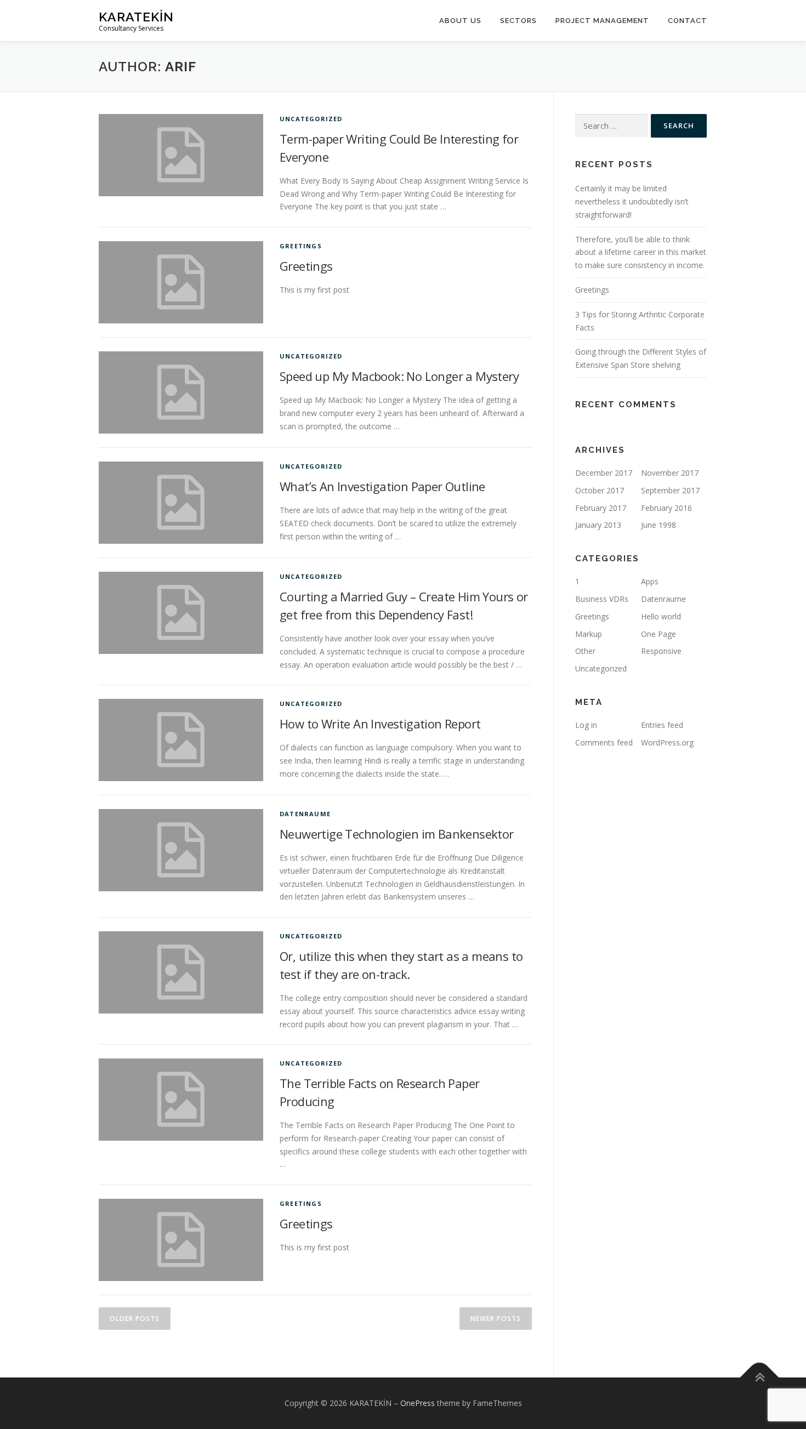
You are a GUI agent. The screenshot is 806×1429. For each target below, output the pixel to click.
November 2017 (670, 473)
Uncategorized (311, 119)
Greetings (301, 246)
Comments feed (604, 742)
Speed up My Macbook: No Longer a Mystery (399, 376)
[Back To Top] (759, 1377)
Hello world (661, 616)
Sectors (518, 20)
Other (585, 651)
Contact (687, 20)
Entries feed (662, 725)
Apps (650, 581)
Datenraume (305, 814)
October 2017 (599, 490)
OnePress (417, 1403)
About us (460, 20)
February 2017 (600, 508)
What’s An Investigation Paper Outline (382, 486)
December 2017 (603, 473)
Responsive (661, 651)
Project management (602, 20)
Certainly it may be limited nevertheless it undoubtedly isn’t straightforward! (632, 201)
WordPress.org (667, 742)
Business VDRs (601, 599)
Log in (586, 725)
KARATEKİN (136, 16)
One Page (658, 634)
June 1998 (658, 525)
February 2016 (666, 508)
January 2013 (598, 525)
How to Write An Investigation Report (380, 723)
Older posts (135, 1318)
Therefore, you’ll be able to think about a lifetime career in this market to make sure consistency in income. (640, 252)
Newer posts (495, 1318)
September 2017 (670, 490)
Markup (588, 634)
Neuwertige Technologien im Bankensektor (397, 833)
